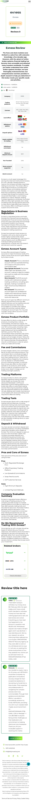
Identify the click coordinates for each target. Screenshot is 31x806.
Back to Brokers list (10, 42)
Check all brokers (15, 576)
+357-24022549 (10, 748)
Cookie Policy (25, 798)
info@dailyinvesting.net (12, 751)
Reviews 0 (15, 32)
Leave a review (15, 738)
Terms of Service (7, 798)
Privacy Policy (16, 798)
